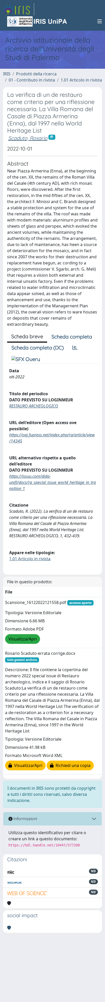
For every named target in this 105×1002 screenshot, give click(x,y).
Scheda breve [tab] (27, 336)
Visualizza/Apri (22, 639)
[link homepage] (18, 9)
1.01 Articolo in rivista (81, 80)
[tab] (75, 347)
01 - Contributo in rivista (32, 80)
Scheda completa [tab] (71, 336)
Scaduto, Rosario (27, 138)
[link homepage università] (37, 21)
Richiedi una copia (72, 765)
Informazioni (24, 818)
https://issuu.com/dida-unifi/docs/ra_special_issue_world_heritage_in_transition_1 (52, 482)
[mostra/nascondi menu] (99, 21)
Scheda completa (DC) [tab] (37, 347)
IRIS (6, 74)
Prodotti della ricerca (36, 74)
